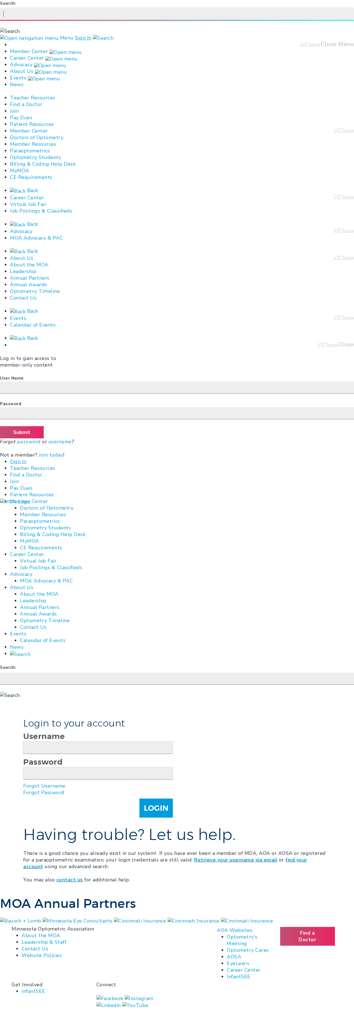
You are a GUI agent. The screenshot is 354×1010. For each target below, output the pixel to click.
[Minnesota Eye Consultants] (194, 920)
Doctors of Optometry (36, 137)
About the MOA (29, 264)
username (60, 441)
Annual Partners (30, 278)
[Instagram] (139, 998)
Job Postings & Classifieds (41, 211)
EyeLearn (238, 963)
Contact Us (23, 298)
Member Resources (33, 144)
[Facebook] (111, 998)
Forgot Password (43, 792)
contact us (69, 879)
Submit (21, 432)
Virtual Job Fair (28, 204)
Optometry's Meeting (242, 940)
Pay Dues (21, 117)
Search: (8, 3)
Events (18, 78)
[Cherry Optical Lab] (78, 920)
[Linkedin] (110, 1005)
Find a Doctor (26, 104)
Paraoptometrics (30, 150)
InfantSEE (239, 976)
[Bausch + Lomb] (21, 920)
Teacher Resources (32, 97)
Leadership (23, 271)
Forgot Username (44, 786)
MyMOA (19, 170)
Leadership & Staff (44, 942)
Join (14, 111)
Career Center (27, 58)
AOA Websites (234, 930)
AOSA (234, 956)
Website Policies (42, 955)
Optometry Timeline (35, 291)
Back (31, 190)
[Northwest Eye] (247, 920)
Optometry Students (35, 157)
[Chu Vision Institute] (141, 920)
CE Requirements (31, 177)
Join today (51, 455)
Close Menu (337, 44)
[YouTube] (135, 1005)
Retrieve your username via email (235, 860)
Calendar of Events (33, 325)
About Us (21, 71)
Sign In (83, 38)
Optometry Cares (248, 950)
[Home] (15, 501)
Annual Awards (28, 284)
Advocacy (21, 64)
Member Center (29, 51)
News (17, 84)
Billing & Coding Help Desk (43, 164)
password (29, 441)
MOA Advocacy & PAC (36, 238)
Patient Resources (32, 124)
